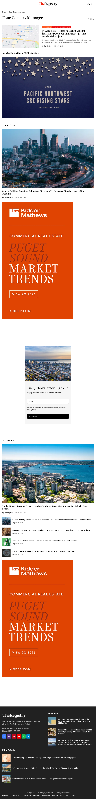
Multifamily (46, 795)
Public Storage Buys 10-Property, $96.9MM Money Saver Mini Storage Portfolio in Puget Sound (45, 507)
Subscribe (32, 416)
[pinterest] (14, 736)
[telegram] (28, 736)
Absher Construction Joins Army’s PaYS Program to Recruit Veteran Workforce (45, 551)
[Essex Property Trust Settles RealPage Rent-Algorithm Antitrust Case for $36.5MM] (6, 758)
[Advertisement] (37, 335)
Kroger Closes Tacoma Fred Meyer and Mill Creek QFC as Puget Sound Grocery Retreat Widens (75, 732)
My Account (64, 795)
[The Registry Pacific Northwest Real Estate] (48, 4)
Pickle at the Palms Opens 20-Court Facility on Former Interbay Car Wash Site (44, 541)
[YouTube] (19, 736)
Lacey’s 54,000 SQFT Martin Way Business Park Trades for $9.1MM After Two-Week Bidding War (74, 721)
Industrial (36, 795)
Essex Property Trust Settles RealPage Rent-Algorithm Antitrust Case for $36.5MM (44, 758)
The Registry (48, 46)
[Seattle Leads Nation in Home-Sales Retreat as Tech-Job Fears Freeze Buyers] (6, 779)
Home (4, 12)
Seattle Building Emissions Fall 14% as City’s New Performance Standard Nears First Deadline (43, 192)
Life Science (26, 795)
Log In (73, 795)
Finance (55, 795)
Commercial (15, 795)
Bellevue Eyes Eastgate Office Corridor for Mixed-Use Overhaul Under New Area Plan (45, 768)
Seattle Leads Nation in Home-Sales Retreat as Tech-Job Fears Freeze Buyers (42, 779)
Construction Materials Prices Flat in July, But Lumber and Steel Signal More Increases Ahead (51, 530)
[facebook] (4, 736)
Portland (5, 795)
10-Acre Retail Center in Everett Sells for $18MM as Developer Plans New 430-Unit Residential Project (64, 33)
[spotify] (24, 736)
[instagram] (9, 736)
